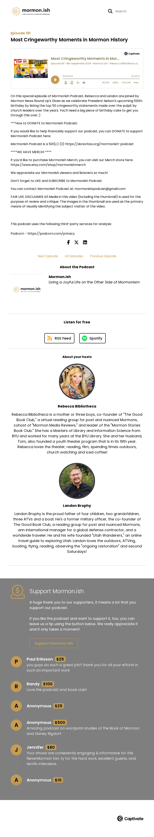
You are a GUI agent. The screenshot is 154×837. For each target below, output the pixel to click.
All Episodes (74, 256)
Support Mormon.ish (53, 643)
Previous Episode (103, 256)
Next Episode (48, 256)
